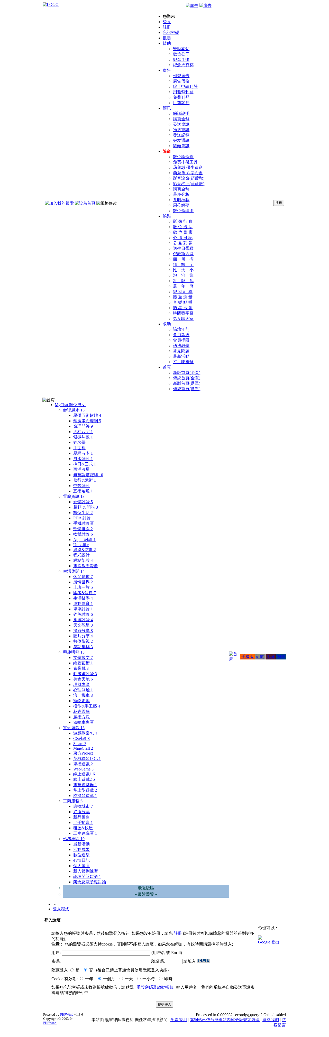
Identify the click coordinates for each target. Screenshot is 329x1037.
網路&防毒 (84, 549)
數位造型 (81, 855)
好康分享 (81, 812)
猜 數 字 (183, 264)
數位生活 (83, 512)
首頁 (167, 367)
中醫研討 (81, 485)
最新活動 (181, 356)
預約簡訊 (181, 129)
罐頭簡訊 (181, 146)
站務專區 (74, 839)
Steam (79, 743)
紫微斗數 (83, 437)
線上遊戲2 (84, 779)
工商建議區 (85, 833)
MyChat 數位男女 (70, 404)
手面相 (79, 448)
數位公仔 (181, 54)
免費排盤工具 (185, 162)
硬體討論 (83, 502)
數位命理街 (183, 210)
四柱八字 (83, 431)
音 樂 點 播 (183, 302)
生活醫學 (83, 598)
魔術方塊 (81, 717)
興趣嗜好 (74, 652)
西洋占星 (81, 469)
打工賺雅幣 (183, 362)
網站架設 (83, 560)
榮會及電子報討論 (89, 882)
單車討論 (83, 609)
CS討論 (81, 738)
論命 (167, 151)
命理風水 (74, 410)
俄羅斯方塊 (183, 254)
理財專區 (81, 684)
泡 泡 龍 (183, 275)
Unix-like (81, 545)
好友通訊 (181, 140)
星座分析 (181, 194)
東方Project (83, 753)
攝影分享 (83, 630)
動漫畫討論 (85, 674)
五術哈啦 (83, 491)
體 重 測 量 (183, 297)
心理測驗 (83, 690)
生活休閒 (74, 571)
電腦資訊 (74, 496)
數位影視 (83, 641)
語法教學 (181, 345)
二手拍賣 (83, 822)
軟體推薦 (83, 529)
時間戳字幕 (183, 313)
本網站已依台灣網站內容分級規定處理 (225, 1019)
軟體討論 (83, 534)
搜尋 (167, 38)
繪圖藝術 (83, 663)
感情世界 (83, 582)
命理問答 (83, 426)
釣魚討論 (83, 614)
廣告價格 (181, 81)
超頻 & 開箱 (85, 507)
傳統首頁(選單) (186, 389)
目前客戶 (181, 102)
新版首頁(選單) (186, 383)
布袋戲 (81, 668)
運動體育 (83, 603)
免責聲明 (178, 1019)
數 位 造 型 (183, 227)
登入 (167, 22)
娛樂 (167, 216)
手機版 (247, 656)
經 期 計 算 (183, 291)
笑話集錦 (83, 647)
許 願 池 (183, 281)
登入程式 (61, 909)
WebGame (83, 769)
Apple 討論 (84, 539)
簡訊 (167, 108)
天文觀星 (83, 625)
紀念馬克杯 (183, 65)
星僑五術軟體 (87, 415)
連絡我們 (270, 1019)
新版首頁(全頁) (186, 372)
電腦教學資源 (85, 566)
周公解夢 (181, 205)
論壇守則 (181, 329)
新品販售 (81, 817)
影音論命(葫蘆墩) (188, 178)
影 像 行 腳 (183, 221)
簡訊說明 (181, 113)
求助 (167, 324)
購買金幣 (181, 119)
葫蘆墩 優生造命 (188, 167)
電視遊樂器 (85, 785)
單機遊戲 (83, 764)
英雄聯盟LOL (87, 758)
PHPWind (67, 1014)
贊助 (167, 43)
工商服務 (73, 801)
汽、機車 (83, 695)
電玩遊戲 (74, 728)
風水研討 (83, 458)
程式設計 (81, 555)
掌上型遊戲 (85, 790)
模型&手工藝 (86, 706)
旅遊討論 (83, 620)
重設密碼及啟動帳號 (155, 987)
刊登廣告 (181, 76)
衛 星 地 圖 (183, 308)
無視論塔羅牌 (88, 475)
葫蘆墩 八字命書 (188, 173)
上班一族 (83, 587)
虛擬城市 (83, 806)
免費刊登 (181, 97)
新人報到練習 (85, 871)
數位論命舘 (183, 156)
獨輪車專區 (83, 722)
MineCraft (83, 748)
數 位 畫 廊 (183, 232)
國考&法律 (84, 593)
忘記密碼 (171, 32)
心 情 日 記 (183, 237)
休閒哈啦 (83, 576)
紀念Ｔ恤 (181, 59)
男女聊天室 (183, 318)
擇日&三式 (84, 464)
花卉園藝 (81, 711)
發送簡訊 (181, 124)
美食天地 (83, 679)
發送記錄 (181, 135)
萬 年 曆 (183, 286)
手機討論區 (83, 523)
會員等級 (181, 335)
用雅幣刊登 (183, 92)
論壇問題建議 (87, 876)
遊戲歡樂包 (85, 733)
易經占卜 (83, 453)
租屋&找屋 (83, 828)
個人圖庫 (81, 866)
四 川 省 (183, 259)
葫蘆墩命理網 (87, 421)
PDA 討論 (82, 518)
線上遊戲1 (84, 774)
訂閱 (260, 656)
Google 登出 (268, 942)
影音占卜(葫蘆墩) (188, 183)
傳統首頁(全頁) (186, 378)
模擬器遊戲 (85, 795)
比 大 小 (183, 270)
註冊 (167, 27)
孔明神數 (181, 200)
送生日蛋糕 (183, 248)
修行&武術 (84, 480)
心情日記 (81, 860)
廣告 (167, 70)
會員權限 (181, 340)
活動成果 (81, 849)
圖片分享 (83, 636)
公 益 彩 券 (183, 243)
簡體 (281, 656)
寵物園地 (81, 701)
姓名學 (79, 442)
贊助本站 (181, 49)
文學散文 (83, 657)
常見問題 (181, 351)
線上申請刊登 (185, 86)
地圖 (271, 656)
